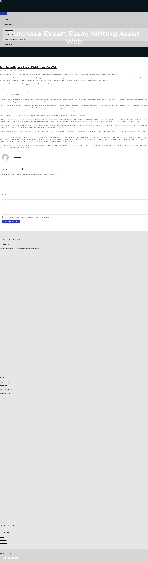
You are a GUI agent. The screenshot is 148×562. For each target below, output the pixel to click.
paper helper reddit (88, 108)
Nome (4, 194)
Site (3, 209)
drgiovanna (17, 157)
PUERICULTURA (9, 30)
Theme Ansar (14, 554)
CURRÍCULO (3, 543)
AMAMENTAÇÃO (9, 34)
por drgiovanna (18, 70)
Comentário (6, 178)
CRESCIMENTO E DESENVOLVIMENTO (15, 39)
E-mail (4, 202)
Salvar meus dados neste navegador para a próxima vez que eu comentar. (28, 217)
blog (10, 70)
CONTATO (8, 44)
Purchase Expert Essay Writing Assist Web (28, 67)
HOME (7, 19)
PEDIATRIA (9, 25)
